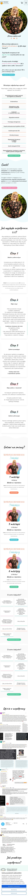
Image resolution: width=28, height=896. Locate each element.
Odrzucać (14, 893)
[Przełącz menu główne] (26, 3)
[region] (14, 883)
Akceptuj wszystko (14, 886)
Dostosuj (14, 889)
